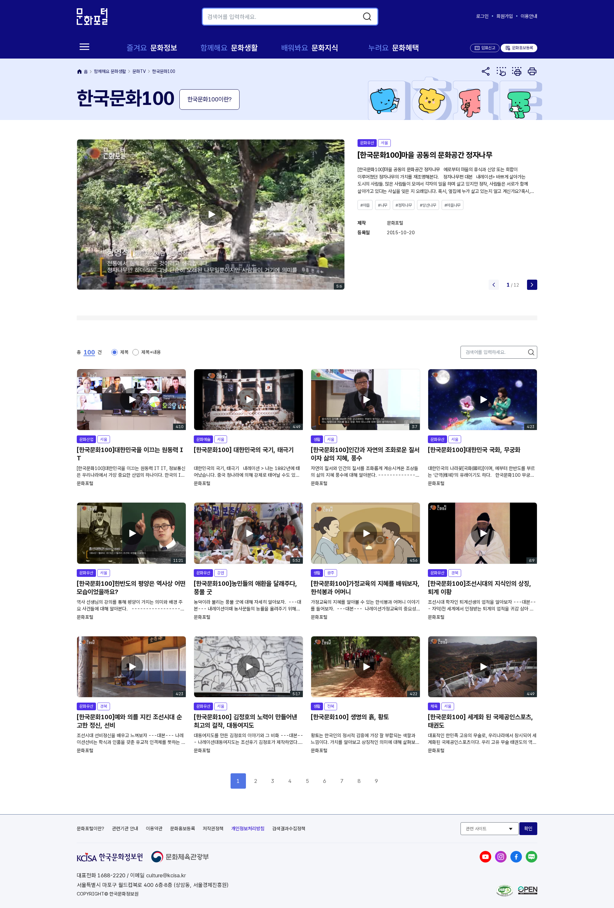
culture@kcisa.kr (166, 875)
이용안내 (529, 16)
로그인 (482, 16)
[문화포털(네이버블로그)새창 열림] (531, 860)
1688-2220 (111, 875)
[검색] (367, 17)
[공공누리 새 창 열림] (527, 892)
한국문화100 (163, 71)
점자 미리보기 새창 (501, 71)
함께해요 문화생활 (110, 71)
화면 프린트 (532, 71)
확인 (528, 829)
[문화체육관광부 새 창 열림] (180, 860)
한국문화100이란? (209, 99)
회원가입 (504, 16)
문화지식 (309, 47)
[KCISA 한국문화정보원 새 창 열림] (110, 859)
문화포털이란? (90, 829)
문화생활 (229, 47)
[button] (532, 285)
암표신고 (488, 47)
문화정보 (152, 47)
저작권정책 (213, 829)
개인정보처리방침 (247, 829)
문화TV (139, 71)
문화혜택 (393, 47)
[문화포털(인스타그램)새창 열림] (501, 860)
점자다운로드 (517, 71)
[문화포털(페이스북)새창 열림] (516, 860)
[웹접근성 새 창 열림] (504, 894)
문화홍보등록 (519, 47)
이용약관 (154, 829)
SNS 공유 (486, 71)
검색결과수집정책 (288, 829)
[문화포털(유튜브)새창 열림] (485, 860)
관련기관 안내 (125, 829)
